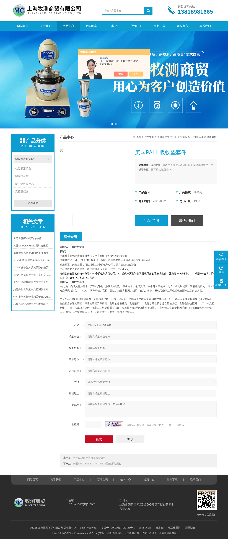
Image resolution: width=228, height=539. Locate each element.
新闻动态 (91, 25)
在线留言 (182, 25)
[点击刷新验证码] (114, 424)
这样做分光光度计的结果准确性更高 (33, 253)
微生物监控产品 (24, 183)
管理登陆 (190, 527)
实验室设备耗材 (24, 159)
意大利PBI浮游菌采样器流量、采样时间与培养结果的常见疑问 (33, 260)
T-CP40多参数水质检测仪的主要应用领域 (33, 267)
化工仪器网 (174, 527)
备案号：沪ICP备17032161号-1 (118, 527)
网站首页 (22, 25)
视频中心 (136, 25)
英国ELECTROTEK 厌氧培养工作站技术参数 (33, 245)
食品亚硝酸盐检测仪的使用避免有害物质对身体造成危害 (33, 282)
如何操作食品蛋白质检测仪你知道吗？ (33, 289)
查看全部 (33, 203)
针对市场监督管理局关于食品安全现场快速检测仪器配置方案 (33, 296)
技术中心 (114, 25)
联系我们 (205, 25)
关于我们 (45, 25)
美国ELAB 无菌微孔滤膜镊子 (89, 457)
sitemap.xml (145, 527)
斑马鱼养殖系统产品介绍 (27, 238)
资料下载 (159, 25)
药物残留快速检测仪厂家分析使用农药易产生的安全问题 (33, 304)
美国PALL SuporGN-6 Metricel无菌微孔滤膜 (97, 463)
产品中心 (68, 25)
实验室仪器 (21, 191)
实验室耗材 (21, 176)
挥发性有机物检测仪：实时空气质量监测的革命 (33, 275)
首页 (138, 137)
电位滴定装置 (23, 168)
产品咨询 (151, 220)
